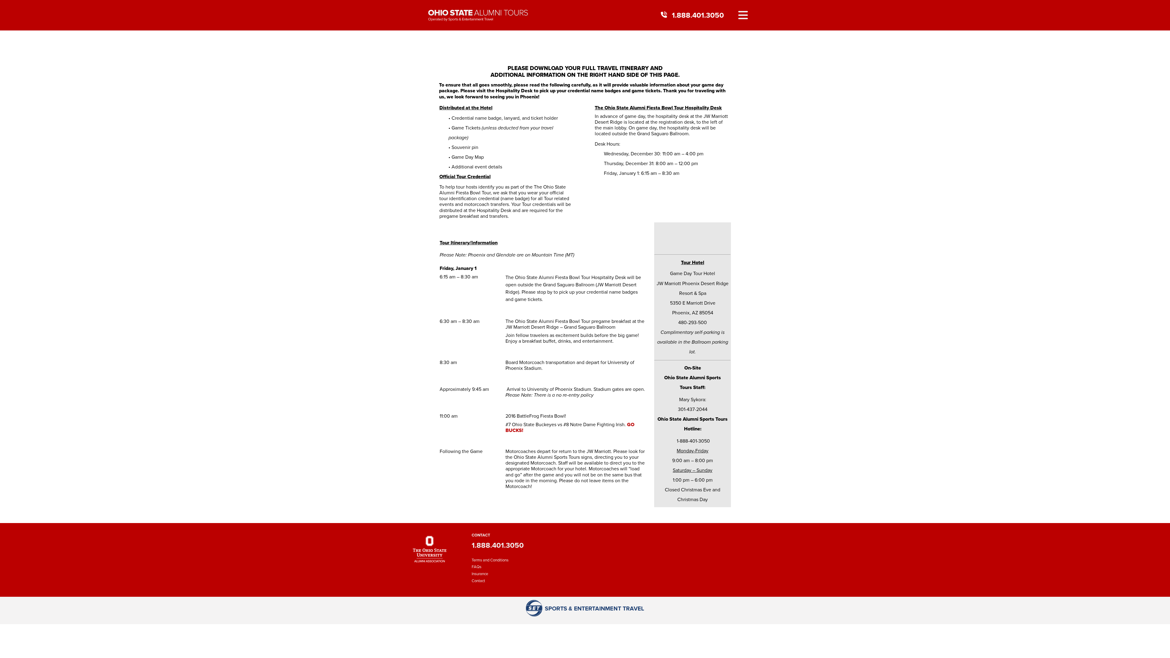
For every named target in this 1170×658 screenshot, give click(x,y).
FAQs (476, 567)
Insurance (480, 574)
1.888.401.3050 (698, 15)
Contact (478, 581)
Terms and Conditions (490, 560)
